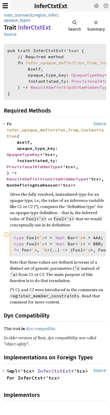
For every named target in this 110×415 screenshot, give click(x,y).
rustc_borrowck (18, 15)
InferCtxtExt (50, 6)
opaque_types (17, 20)
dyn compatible (40, 328)
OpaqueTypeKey (88, 75)
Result (38, 87)
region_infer (45, 15)
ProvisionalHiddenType (33, 166)
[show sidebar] (5, 5)
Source (10, 34)
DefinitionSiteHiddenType (79, 87)
